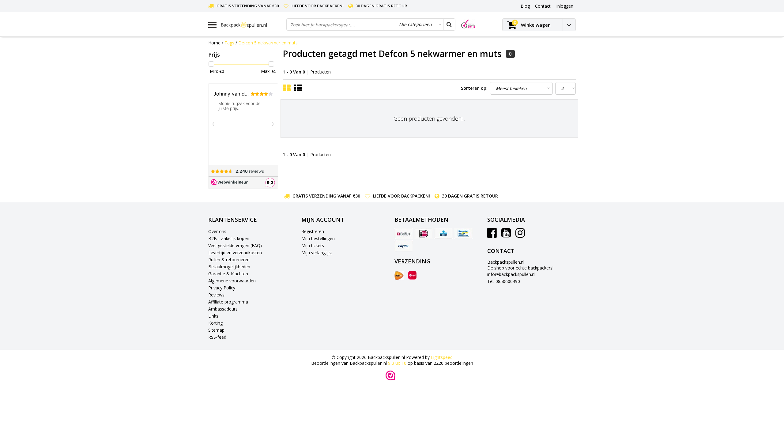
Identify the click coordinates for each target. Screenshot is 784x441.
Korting (215, 323)
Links (213, 316)
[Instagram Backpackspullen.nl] (520, 235)
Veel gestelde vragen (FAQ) (235, 245)
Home (214, 43)
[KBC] (443, 233)
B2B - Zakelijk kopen (228, 238)
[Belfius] (403, 233)
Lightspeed (442, 357)
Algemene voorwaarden (232, 281)
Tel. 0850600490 (503, 281)
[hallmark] (468, 24)
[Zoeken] (448, 24)
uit (397, 363)
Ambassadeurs (223, 309)
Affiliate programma (228, 302)
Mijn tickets (312, 245)
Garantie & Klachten (228, 274)
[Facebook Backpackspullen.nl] (492, 235)
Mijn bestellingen (318, 238)
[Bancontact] (463, 233)
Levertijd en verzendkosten (235, 252)
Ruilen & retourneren (229, 259)
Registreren (312, 231)
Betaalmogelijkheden (229, 267)
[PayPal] (403, 245)
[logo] (251, 25)
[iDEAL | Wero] (423, 233)
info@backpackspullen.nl (511, 274)
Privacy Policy (221, 288)
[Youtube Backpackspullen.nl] (506, 235)
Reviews (216, 295)
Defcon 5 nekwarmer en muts (268, 43)
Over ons (217, 231)
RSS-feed (217, 337)
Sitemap (216, 330)
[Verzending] (399, 275)
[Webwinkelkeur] (390, 375)
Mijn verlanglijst (316, 252)
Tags (229, 43)
